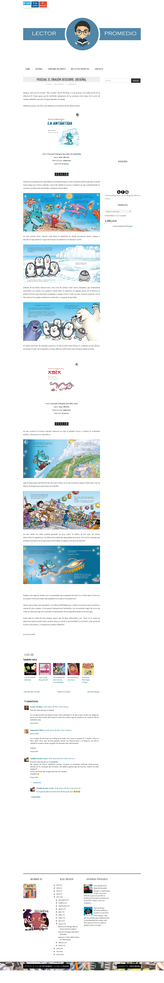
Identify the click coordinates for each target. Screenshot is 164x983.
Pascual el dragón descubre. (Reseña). (61, 79)
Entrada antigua (93, 692)
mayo (60, 918)
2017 (58, 897)
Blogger (130, 226)
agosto (61, 909)
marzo (61, 924)
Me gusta (35, 4)
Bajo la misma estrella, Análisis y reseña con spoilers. (101, 910)
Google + (43, 5)
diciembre (62, 900)
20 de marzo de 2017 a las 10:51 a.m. (62, 759)
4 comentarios (72, 84)
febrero (61, 943)
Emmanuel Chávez (37, 730)
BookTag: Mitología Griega (86, 679)
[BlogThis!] (28, 654)
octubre (61, 903)
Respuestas (37, 783)
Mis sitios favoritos (80, 68)
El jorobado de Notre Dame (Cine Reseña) (58, 679)
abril (60, 921)
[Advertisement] (41, 853)
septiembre (63, 906)
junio (60, 915)
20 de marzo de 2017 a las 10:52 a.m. (68, 788)
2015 (58, 952)
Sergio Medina (36, 707)
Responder (34, 723)
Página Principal (63, 692)
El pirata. (65, 164)
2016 (58, 949)
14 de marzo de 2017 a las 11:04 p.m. (58, 730)
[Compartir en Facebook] (32, 654)
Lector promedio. (46, 966)
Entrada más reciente (32, 692)
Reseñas (39, 68)
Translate (122, 216)
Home (28, 68)
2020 (58, 888)
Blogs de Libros (132, 195)
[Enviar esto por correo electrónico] (25, 654)
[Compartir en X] (30, 654)
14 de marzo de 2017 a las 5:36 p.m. (56, 707)
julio (60, 912)
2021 (58, 885)
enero (60, 945)
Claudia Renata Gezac (39, 759)
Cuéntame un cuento (57, 68)
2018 (58, 894)
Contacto (99, 68)
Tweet (28, 3)
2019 (58, 891)
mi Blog (113, 195)
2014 (58, 955)
